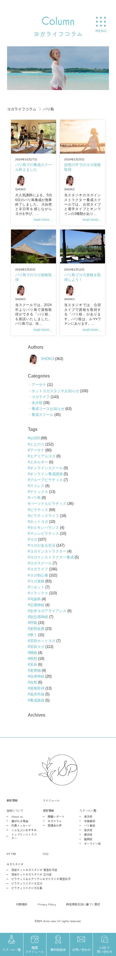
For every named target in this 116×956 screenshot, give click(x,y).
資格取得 (37, 688)
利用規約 (21, 904)
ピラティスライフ (44, 516)
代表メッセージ (21, 825)
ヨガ (33, 539)
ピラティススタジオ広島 (26, 888)
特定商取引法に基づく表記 (83, 904)
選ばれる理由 (19, 821)
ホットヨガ (39, 522)
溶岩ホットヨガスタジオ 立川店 (31, 874)
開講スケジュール (34, 949)
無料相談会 (58, 949)
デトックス (39, 492)
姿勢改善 (37, 629)
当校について (14, 810)
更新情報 (48, 810)
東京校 (88, 816)
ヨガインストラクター (48, 551)
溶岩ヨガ (37, 647)
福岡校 (88, 839)
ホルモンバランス (44, 527)
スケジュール (51, 800)
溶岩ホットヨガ (42, 641)
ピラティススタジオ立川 (26, 883)
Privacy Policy (47, 904)
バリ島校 (89, 825)
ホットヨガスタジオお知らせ (55, 391)
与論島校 (89, 821)
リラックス (39, 593)
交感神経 (37, 605)
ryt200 (35, 438)
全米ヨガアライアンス (48, 611)
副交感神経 (39, 617)
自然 (33, 682)
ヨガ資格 (37, 581)
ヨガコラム (55, 821)
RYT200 (11, 854)
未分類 (37, 403)
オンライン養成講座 (46, 474)
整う (33, 635)
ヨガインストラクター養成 (52, 557)
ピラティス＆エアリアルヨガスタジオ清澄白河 (40, 879)
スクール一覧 (87, 810)
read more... (43, 219)
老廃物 (35, 670)
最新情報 (12, 800)
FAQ (45, 854)
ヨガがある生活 (42, 545)
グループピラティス (46, 480)
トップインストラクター (24, 836)
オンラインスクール (46, 468)
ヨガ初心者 (39, 575)
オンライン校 (92, 843)
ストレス (37, 486)
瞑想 (33, 658)
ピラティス (39, 510)
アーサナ (39, 385)
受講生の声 (55, 825)
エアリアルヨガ (42, 456)
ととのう (37, 444)
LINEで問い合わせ (104, 949)
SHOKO (20, 189)
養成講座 (37, 700)
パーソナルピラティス (48, 503)
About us (17, 816)
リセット (37, 587)
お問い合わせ (81, 949)
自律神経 (37, 676)
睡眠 (33, 653)
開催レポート (56, 816)
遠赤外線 (37, 694)
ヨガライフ (41, 397)
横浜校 (88, 834)
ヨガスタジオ (14, 864)
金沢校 (88, 830)
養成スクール (42, 414)
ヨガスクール (41, 563)
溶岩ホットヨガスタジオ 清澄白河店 (34, 870)
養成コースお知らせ (48, 409)
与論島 (35, 599)
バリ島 (35, 498)
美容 (33, 664)
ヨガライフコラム (21, 109)
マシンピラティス (44, 533)
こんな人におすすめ (24, 830)
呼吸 (33, 623)
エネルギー (39, 462)
